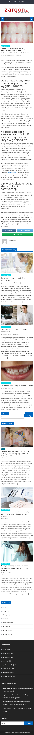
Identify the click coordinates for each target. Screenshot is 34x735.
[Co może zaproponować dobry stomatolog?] (17, 263)
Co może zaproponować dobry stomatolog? (13, 279)
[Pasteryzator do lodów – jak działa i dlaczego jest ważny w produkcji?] (17, 437)
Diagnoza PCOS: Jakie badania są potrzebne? (14, 330)
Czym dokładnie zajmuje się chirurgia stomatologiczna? (6, 414)
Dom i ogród (6, 611)
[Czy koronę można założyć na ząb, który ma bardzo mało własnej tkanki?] (17, 497)
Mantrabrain (26, 733)
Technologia (6, 626)
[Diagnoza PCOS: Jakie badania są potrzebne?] (17, 315)
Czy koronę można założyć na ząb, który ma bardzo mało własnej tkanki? (17, 513)
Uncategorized (7, 630)
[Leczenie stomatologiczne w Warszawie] (17, 371)
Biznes (3, 449)
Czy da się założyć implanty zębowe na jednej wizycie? (17, 709)
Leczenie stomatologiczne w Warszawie (17, 385)
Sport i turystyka (8, 623)
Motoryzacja (6, 615)
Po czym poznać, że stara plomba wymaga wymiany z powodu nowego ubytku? (16, 568)
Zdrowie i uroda (5, 46)
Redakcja (17, 53)
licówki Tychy (12, 172)
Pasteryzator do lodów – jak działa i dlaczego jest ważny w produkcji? (15, 452)
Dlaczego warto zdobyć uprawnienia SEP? (30, 414)
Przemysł (5, 619)
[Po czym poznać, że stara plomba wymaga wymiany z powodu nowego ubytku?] (17, 551)
